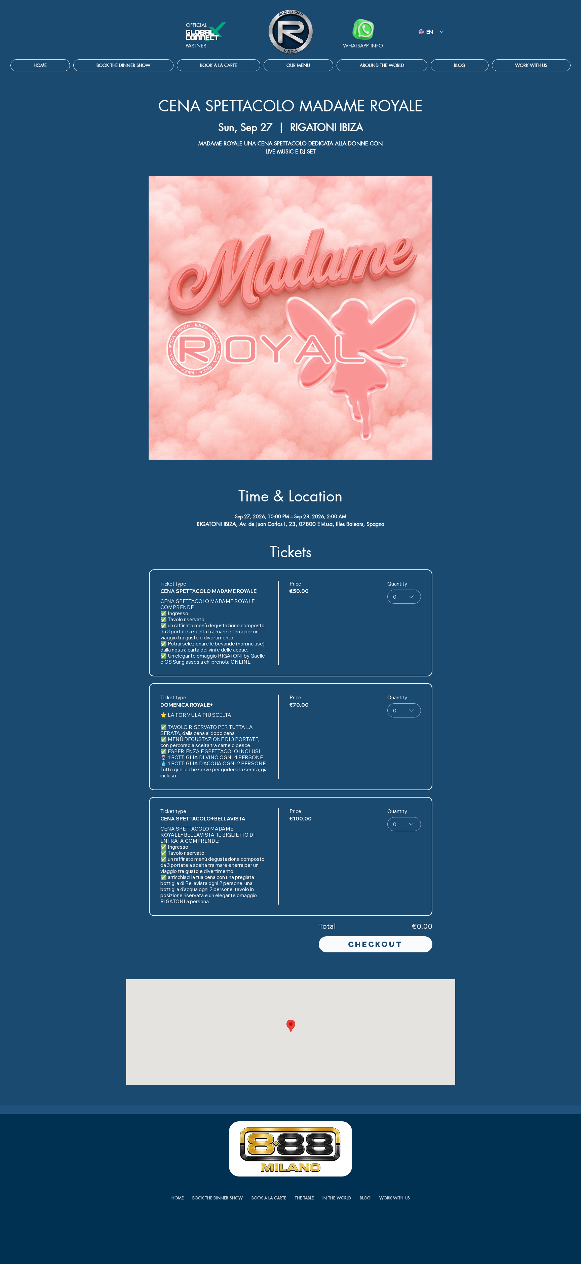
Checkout (375, 944)
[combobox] (404, 597)
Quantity (397, 584)
